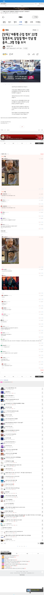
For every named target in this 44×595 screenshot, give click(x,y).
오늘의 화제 (6, 553)
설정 (27, 571)
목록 (4, 143)
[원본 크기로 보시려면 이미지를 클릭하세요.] (20, 50)
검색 (38, 543)
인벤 (4, 1)
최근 (2, 543)
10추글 (39, 5)
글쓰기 (42, 3)
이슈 (38, 553)
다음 (30, 143)
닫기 (42, 588)
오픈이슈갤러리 (3, 3)
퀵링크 (24, 571)
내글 (5, 5)
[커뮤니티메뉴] (1, 1)
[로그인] (40, 1)
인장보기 (3, 140)
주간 (16, 553)
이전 (22, 143)
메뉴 (1, 140)
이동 (5, 188)
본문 (13, 143)
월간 (27, 553)
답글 (2, 188)
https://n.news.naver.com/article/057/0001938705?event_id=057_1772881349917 (14, 117)
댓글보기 (39, 376)
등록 (42, 372)
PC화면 (21, 571)
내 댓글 (22, 5)
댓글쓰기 (39, 143)
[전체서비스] (42, 1)
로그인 (17, 571)
